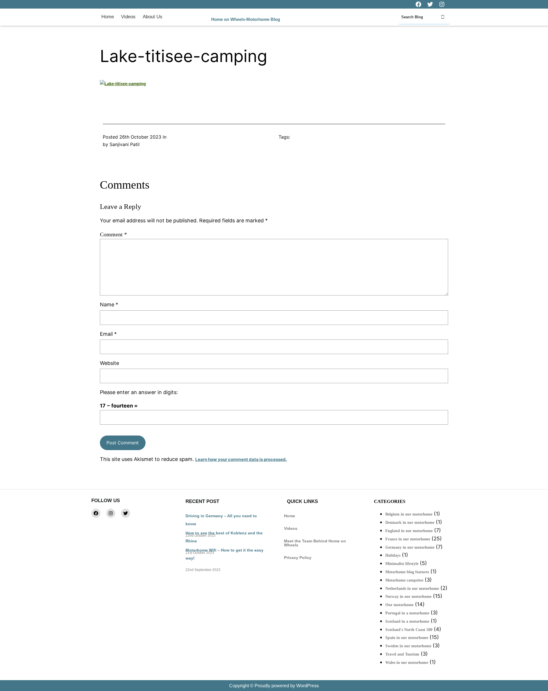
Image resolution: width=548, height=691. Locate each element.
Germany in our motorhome (409, 547)
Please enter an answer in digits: (139, 392)
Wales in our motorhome (406, 662)
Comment (113, 234)
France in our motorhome (407, 539)
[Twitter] (125, 513)
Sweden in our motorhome (408, 646)
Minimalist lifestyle (401, 564)
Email (108, 334)
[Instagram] (110, 513)
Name (109, 304)
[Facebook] (95, 513)
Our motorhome (399, 605)
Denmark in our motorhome (409, 522)
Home (107, 16)
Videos (128, 16)
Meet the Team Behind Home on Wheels (315, 543)
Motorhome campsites (404, 580)
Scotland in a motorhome (407, 621)
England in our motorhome (409, 531)
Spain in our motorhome (406, 638)
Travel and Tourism (402, 654)
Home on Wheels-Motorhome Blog (245, 19)
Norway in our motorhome (408, 596)
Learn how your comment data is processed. (241, 459)
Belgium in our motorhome (408, 514)
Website (109, 363)
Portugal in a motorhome (407, 613)
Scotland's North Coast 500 (408, 630)
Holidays (392, 555)
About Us (152, 16)
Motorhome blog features (407, 572)
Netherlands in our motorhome (412, 588)
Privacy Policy (297, 557)
